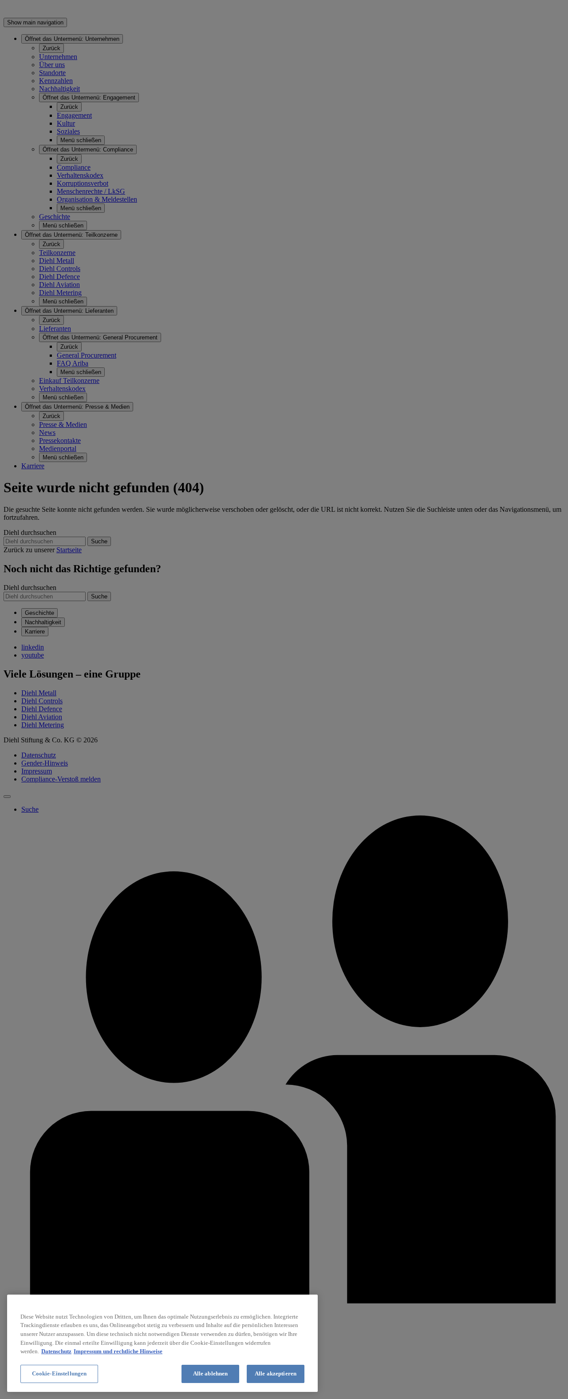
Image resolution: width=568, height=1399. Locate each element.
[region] (162, 1343)
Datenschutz (56, 1351)
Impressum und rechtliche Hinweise (118, 1351)
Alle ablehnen (210, 1373)
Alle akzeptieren (275, 1373)
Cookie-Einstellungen (59, 1373)
